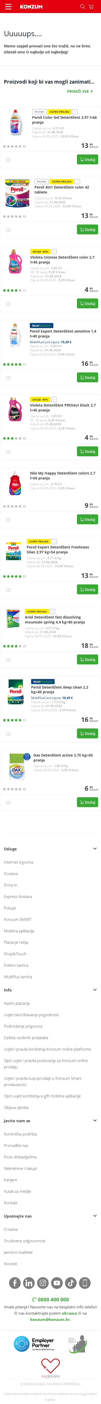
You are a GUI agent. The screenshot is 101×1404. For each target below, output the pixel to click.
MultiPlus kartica (18, 976)
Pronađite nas (16, 1145)
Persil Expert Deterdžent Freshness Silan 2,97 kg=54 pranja (58, 549)
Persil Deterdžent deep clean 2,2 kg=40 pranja (59, 690)
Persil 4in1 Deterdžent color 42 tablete (61, 190)
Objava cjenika (16, 1107)
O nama (11, 1229)
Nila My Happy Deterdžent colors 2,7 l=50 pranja (62, 476)
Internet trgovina (18, 862)
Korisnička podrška (20, 1134)
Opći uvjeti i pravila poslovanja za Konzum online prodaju (46, 1063)
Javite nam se (17, 1120)
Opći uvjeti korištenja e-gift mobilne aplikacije (42, 1096)
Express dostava (18, 896)
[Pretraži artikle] (83, 6)
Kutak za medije (17, 1191)
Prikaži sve (78, 91)
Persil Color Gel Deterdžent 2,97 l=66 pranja (64, 120)
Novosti (10, 1263)
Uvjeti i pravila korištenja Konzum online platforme (47, 1049)
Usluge (10, 848)
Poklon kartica (16, 965)
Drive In (10, 885)
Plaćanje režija (16, 942)
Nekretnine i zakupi (20, 1168)
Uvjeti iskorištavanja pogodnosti (31, 1014)
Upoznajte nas (18, 1216)
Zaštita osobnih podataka (26, 1037)
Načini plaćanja (17, 1003)
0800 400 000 (53, 1299)
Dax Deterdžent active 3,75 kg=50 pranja (63, 758)
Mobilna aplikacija (19, 930)
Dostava (11, 873)
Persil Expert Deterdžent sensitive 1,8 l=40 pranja (63, 334)
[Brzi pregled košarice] (95, 6)
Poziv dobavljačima (20, 1156)
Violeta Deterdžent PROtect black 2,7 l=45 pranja (63, 408)
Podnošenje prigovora (23, 1026)
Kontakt (10, 1202)
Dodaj (89, 159)
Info (8, 990)
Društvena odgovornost (25, 1240)
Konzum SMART (18, 919)
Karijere (10, 1179)
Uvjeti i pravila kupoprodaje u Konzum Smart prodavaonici (42, 1081)
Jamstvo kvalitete (18, 1252)
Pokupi (10, 907)
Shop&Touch (15, 953)
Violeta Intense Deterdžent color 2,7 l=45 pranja (62, 260)
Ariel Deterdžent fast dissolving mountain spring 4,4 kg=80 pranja (55, 620)
